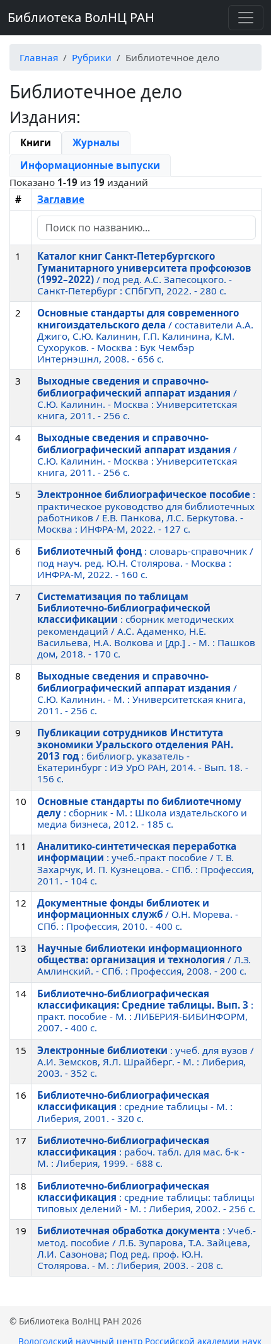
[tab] (35, 142)
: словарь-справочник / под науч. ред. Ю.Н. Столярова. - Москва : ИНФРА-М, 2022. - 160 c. (145, 562)
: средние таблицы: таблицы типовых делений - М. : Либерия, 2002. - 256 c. (146, 1197)
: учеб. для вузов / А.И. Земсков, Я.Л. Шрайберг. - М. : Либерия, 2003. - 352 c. (145, 1061)
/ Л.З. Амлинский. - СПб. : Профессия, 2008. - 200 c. (144, 959)
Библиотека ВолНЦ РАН (81, 17)
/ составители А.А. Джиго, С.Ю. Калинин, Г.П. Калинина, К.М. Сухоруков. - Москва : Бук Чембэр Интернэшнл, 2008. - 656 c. (145, 335)
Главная (39, 57)
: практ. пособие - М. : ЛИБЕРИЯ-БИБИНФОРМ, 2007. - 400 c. (145, 1010)
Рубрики (92, 57)
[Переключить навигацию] (245, 17)
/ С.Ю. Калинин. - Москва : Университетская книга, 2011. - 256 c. (137, 398)
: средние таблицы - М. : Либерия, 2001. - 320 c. (135, 1106)
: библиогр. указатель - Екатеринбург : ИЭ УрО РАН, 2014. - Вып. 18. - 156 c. (142, 755)
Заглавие (60, 199)
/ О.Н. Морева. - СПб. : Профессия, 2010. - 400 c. (137, 914)
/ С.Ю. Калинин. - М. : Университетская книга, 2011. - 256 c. (141, 693)
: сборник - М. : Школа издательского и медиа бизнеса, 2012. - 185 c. (142, 812)
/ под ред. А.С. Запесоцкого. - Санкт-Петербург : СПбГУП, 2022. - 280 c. (144, 273)
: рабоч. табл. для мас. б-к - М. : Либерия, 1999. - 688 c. (141, 1151)
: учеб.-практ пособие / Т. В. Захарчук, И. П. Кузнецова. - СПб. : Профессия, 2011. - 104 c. (145, 863)
